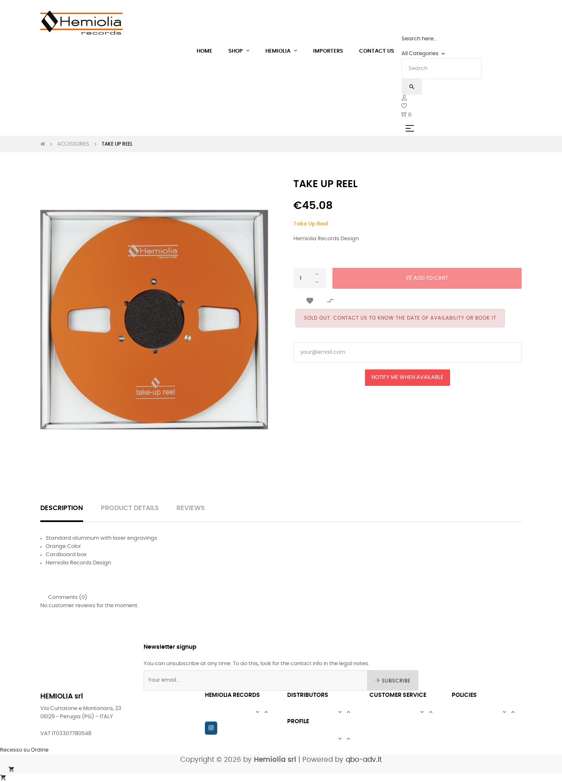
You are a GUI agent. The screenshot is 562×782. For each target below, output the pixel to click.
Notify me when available (408, 377)
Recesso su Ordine (24, 750)
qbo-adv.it (364, 759)
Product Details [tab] (130, 508)
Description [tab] (61, 508)
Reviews (190, 508)
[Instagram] (211, 728)
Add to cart (430, 278)
